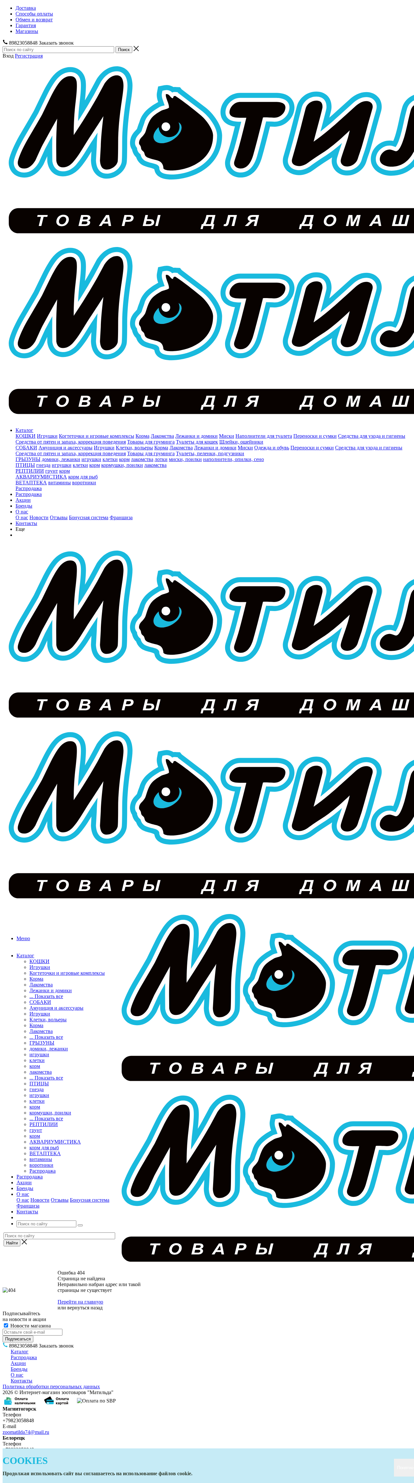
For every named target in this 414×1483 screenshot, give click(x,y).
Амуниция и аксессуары (65, 447)
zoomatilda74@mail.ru (26, 1432)
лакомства (142, 459)
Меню (23, 938)
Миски (226, 436)
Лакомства (162, 436)
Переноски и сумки (315, 436)
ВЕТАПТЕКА (31, 482)
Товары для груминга (151, 442)
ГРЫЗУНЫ (28, 459)
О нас (22, 511)
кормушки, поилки (122, 465)
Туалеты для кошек (197, 442)
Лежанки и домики (196, 436)
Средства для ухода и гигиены (371, 436)
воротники (84, 482)
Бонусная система (88, 517)
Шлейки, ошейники (241, 442)
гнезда (43, 465)
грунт (51, 471)
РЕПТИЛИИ (30, 471)
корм (124, 459)
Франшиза (121, 517)
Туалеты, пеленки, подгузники (210, 453)
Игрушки (47, 436)
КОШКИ (26, 436)
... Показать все (46, 996)
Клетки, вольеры (134, 447)
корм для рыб (83, 476)
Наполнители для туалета (263, 436)
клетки (110, 459)
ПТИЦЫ (25, 465)
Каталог (24, 430)
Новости (39, 517)
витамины (59, 482)
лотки (161, 459)
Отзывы (59, 517)
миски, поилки (185, 459)
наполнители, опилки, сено (233, 459)
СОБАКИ (26, 447)
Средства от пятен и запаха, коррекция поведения (71, 442)
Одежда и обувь (271, 447)
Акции (23, 500)
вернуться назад (85, 1307)
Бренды (24, 506)
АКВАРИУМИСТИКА (41, 476)
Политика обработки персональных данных (51, 1386)
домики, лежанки (61, 459)
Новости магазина (30, 1325)
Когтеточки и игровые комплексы (96, 436)
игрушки (91, 459)
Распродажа (29, 488)
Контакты (26, 523)
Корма (142, 436)
